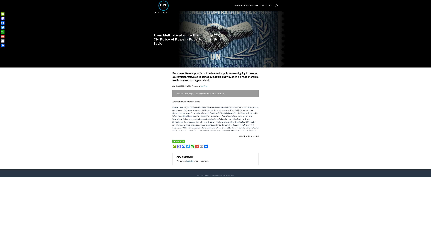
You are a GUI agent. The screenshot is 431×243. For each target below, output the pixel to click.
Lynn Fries (204, 86)
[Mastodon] (2, 18)
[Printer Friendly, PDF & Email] (178, 141)
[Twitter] (2, 27)
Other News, (187, 116)
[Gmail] (2, 36)
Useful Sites (266, 6)
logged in (189, 161)
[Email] (2, 41)
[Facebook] (2, 23)
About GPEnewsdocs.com (246, 6)
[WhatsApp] (2, 32)
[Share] (2, 45)
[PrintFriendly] (2, 14)
